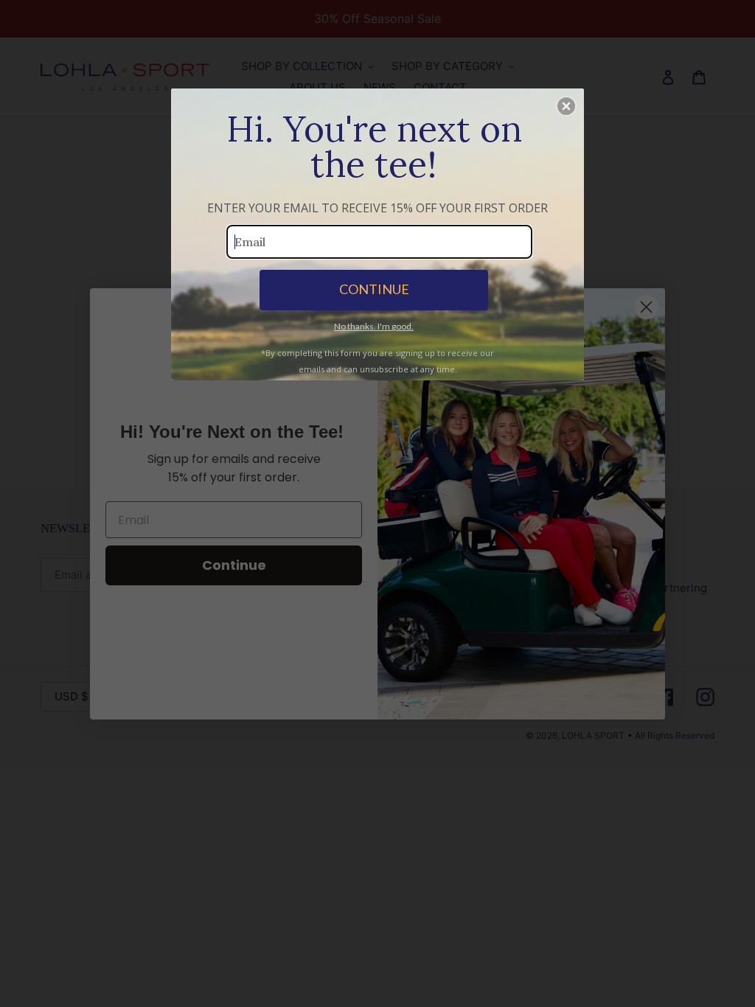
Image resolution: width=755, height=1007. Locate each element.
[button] (566, 106)
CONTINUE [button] (374, 289)
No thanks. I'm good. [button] (374, 326)
